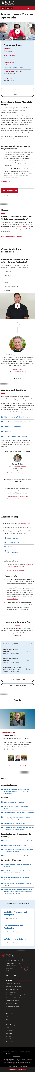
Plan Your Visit (9, 971)
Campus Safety (9, 1030)
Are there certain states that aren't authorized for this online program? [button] (18, 850)
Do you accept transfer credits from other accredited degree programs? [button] (17, 818)
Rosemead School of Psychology (14, 986)
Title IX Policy (9, 1053)
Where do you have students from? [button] (15, 845)
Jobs (7, 1022)
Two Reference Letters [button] (13, 542)
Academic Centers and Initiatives (14, 1009)
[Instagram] (19, 975)
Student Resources (11, 1039)
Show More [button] (4, 181)
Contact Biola (9, 968)
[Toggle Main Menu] (32, 8)
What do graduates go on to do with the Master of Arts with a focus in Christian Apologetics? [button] (16, 791)
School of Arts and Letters (12, 989)
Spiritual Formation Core (23, 227)
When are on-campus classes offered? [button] (16, 856)
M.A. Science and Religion (15, 939)
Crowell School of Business (13, 983)
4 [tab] (20, 378)
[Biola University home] (17, 956)
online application (25, 523)
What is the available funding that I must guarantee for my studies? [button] (17, 872)
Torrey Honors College (11, 1003)
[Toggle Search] (28, 8)
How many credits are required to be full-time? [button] (19, 813)
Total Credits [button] (8, 55)
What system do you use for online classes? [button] (18, 841)
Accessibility (14, 1051)
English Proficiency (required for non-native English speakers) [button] (20, 551)
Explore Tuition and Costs (17, 680)
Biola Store (8, 1036)
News (7, 1019)
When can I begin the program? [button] (14, 802)
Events (7, 1016)
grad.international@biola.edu (19, 496)
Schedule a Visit (17, 94)
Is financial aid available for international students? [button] (17, 878)
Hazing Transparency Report (20, 1053)
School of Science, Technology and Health (16, 995)
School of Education (11, 992)
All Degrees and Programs (12, 1006)
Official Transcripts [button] (12, 538)
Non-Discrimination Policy (24, 1051)
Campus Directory (10, 1025)
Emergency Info (16, 1056)
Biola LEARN (9, 1033)
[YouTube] (15, 975)
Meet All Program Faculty (17, 766)
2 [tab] (17, 378)
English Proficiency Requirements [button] (17, 422)
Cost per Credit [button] (9, 62)
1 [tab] (15, 378)
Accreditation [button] (9, 78)
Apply (3, 8)
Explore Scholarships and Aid (17, 685)
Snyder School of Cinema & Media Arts (15, 997)
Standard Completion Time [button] (13, 71)
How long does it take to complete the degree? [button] (16, 807)
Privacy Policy (6, 1051)
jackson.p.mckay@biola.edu (19, 466)
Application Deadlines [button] (12, 427)
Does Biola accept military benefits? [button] (15, 823)
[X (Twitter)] (11, 975)
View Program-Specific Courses (11, 237)
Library (7, 1027)
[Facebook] (7, 975)
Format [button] (6, 48)
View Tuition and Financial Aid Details (13, 67)
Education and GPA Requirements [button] (17, 417)
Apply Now (17, 89)
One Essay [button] (10, 546)
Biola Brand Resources (12, 1041)
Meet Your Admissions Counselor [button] (17, 436)
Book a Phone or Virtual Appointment (17, 473)
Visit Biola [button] (7, 431)
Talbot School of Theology (12, 1000)
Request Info (9, 8)
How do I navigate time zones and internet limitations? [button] (17, 884)
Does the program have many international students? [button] (17, 865)
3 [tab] (18, 378)
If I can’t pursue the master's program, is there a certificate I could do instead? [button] (19, 828)
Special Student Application (15, 570)
